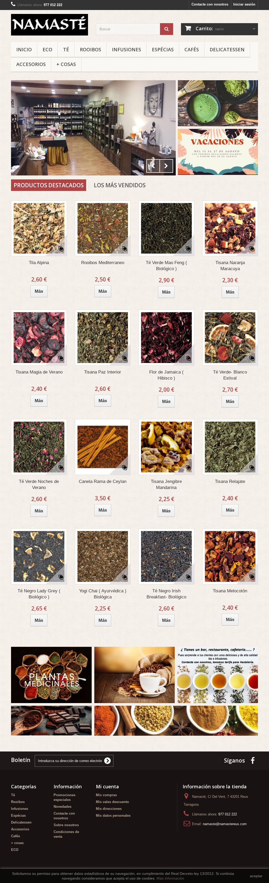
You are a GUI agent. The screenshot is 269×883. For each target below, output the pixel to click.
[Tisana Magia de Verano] (39, 337)
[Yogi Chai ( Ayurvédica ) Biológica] (102, 556)
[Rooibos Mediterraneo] (102, 228)
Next (166, 166)
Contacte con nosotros (210, 4)
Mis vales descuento (112, 802)
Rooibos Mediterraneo (102, 262)
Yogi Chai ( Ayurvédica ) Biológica (102, 593)
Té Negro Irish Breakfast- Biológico (166, 593)
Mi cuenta (107, 786)
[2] (93, 127)
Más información (170, 878)
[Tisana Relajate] (230, 447)
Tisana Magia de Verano (39, 372)
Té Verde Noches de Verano (39, 484)
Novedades (62, 807)
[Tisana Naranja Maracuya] (230, 228)
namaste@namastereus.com (225, 824)
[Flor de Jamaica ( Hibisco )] (166, 337)
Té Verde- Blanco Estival (230, 375)
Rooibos (90, 49)
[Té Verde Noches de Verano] (39, 447)
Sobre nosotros (66, 825)
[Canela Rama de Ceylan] (102, 447)
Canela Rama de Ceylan (102, 481)
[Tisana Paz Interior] (102, 337)
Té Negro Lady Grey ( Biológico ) (39, 593)
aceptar (256, 876)
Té (66, 49)
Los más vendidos (120, 185)
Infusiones (126, 49)
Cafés (191, 49)
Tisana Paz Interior (102, 372)
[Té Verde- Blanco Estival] (230, 337)
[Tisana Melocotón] (230, 556)
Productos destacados (49, 185)
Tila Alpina (39, 262)
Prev (153, 166)
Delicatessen (227, 49)
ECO (47, 49)
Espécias (163, 49)
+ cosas (66, 64)
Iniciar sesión (244, 4)
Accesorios (31, 64)
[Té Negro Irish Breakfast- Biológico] (166, 556)
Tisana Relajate (230, 481)
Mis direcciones (109, 809)
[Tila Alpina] (39, 228)
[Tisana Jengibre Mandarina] (166, 447)
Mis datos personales (113, 816)
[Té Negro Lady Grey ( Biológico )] (39, 556)
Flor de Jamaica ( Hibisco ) (166, 375)
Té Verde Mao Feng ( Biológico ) (166, 265)
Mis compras (106, 795)
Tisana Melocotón (230, 590)
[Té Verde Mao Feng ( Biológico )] (166, 228)
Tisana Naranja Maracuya (230, 265)
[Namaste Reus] (49, 25)
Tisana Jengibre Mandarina (166, 484)
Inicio (24, 49)
